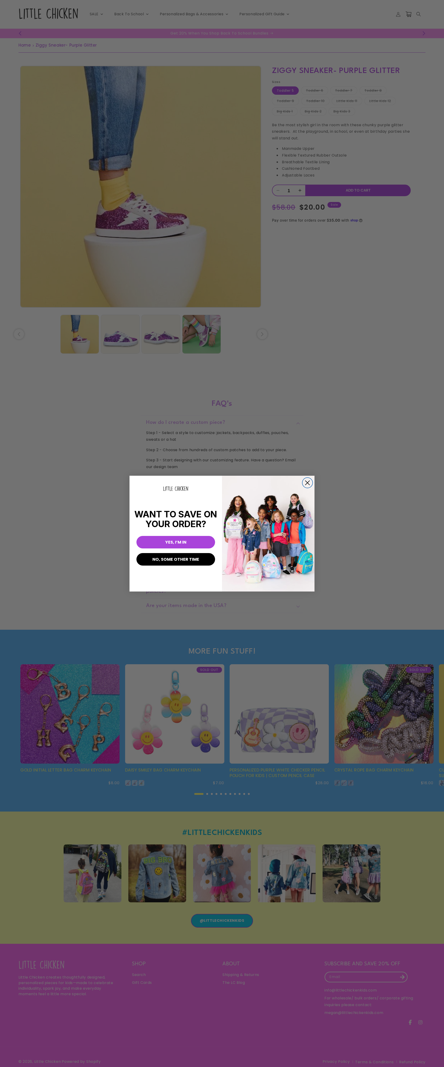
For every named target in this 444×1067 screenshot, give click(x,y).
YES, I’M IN (175, 542)
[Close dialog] (307, 483)
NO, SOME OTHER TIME (175, 559)
